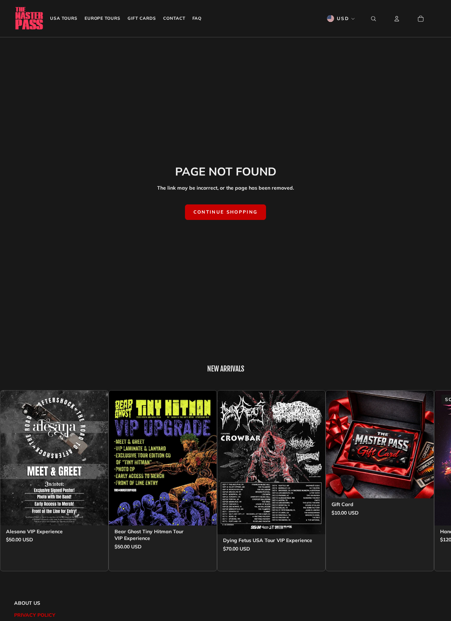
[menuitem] (64, 18)
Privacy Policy (34, 615)
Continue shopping (225, 212)
